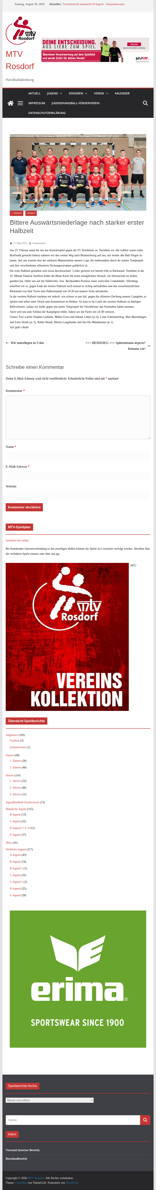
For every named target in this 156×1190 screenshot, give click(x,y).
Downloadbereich (16, 1158)
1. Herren (15, 780)
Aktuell (34, 93)
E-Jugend (15, 834)
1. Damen (15, 760)
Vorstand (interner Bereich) (23, 1150)
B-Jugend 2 (16, 868)
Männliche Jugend (16, 809)
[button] (60, 93)
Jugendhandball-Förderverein (76, 103)
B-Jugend (15, 814)
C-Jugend (15, 821)
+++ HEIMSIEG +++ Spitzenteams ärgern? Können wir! (115, 345)
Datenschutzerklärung (47, 113)
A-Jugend (15, 854)
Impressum (36, 103)
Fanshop (14, 740)
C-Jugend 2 (16, 881)
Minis (9, 842)
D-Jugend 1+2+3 (19, 828)
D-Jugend (15, 888)
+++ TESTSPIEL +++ (75, 4)
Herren (31, 213)
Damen (10, 755)
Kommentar (15, 390)
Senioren (76, 93)
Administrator (39, 243)
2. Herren (16, 213)
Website (11, 486)
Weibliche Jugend (16, 849)
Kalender (122, 93)
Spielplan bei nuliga (17, 540)
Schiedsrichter (18, 747)
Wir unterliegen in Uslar (27, 343)
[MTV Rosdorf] (10, 103)
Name (11, 447)
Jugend (52, 93)
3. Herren (15, 794)
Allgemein (12, 735)
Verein (99, 93)
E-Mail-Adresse (18, 466)
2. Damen (15, 767)
